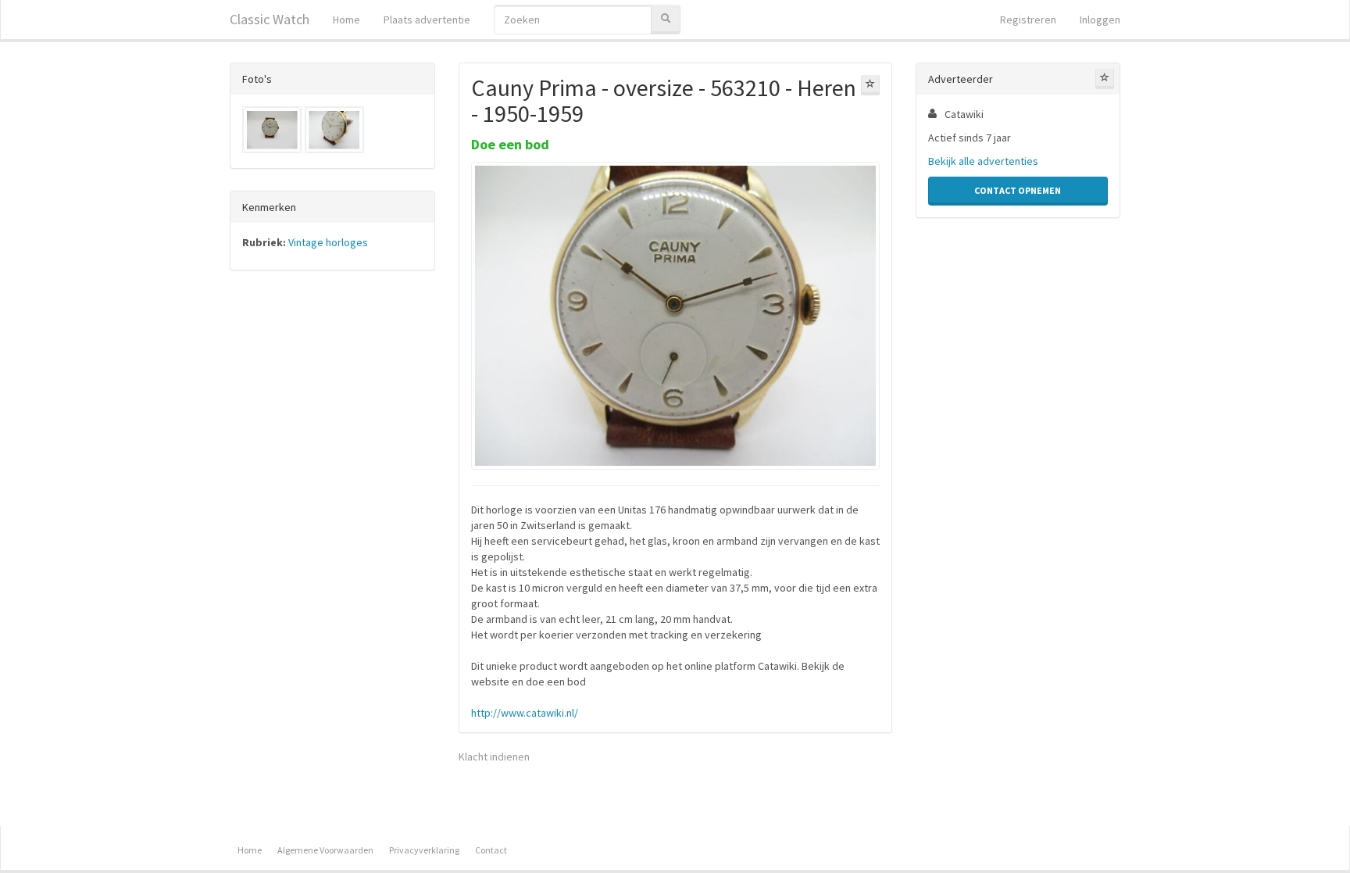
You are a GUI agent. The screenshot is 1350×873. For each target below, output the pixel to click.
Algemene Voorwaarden (325, 850)
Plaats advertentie (427, 20)
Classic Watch (269, 19)
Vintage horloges (328, 242)
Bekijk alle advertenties (983, 161)
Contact (491, 850)
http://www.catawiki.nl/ (524, 713)
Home (346, 20)
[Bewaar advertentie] (870, 85)
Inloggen (1100, 20)
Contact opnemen (1017, 190)
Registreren (1028, 20)
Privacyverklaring (424, 850)
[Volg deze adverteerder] (1104, 79)
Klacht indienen (494, 757)
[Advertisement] (332, 526)
